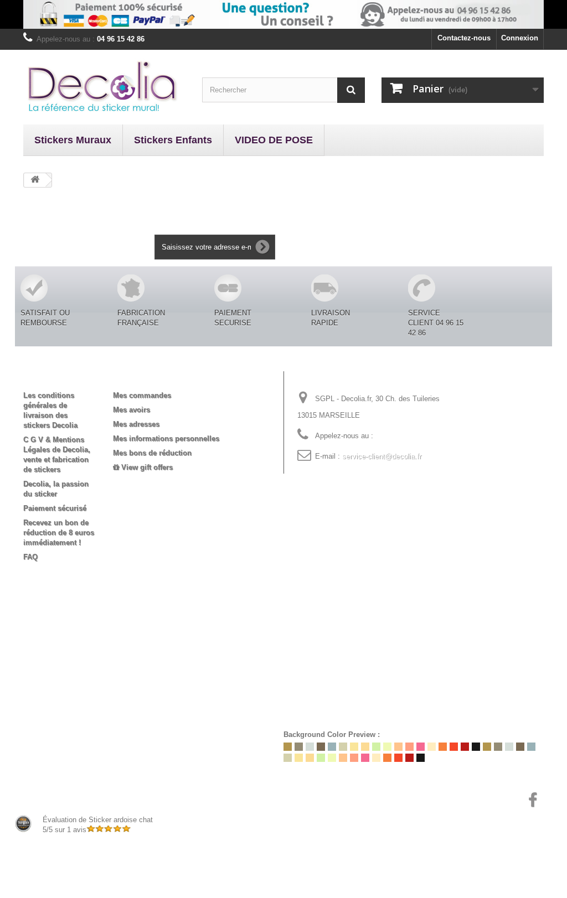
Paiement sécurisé (54, 508)
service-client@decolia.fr (381, 456)
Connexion (519, 38)
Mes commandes (142, 395)
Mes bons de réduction (152, 453)
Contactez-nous (464, 38)
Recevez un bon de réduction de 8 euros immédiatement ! (58, 532)
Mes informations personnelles (166, 438)
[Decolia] (104, 85)
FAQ (30, 557)
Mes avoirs (131, 410)
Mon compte (143, 377)
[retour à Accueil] (34, 180)
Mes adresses (136, 424)
